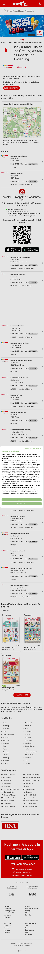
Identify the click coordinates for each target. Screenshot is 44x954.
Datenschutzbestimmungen (33, 448)
